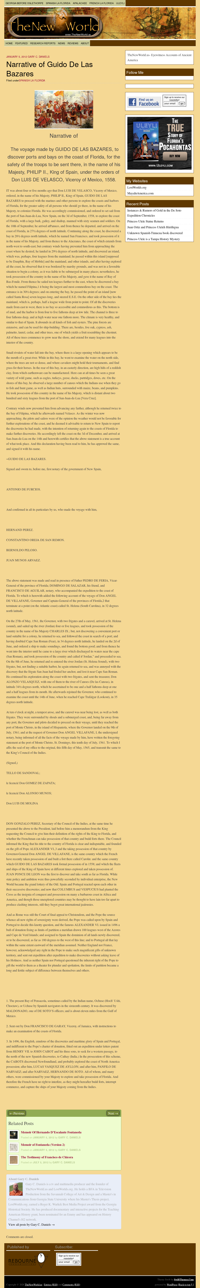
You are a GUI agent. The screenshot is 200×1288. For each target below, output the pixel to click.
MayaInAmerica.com (140, 193)
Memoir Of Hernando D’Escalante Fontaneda (51, 1132)
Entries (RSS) (51, 1284)
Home (9, 43)
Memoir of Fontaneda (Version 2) (43, 1144)
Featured (21, 43)
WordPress (172, 1284)
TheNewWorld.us (33, 1284)
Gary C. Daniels (39, 56)
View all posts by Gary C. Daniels (31, 1224)
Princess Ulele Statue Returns (145, 221)
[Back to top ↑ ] (186, 1284)
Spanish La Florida (58, 3)
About (85, 43)
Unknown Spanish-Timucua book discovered (155, 233)
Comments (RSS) (71, 1284)
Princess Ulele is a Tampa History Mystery (153, 239)
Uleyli (120, 3)
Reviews (73, 43)
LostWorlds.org (136, 187)
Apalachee (80, 3)
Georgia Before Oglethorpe (24, 3)
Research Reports (42, 43)
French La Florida (101, 3)
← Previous (17, 1113)
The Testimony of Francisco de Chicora (47, 1157)
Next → (113, 1113)
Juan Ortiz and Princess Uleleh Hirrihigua (153, 227)
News (61, 43)
